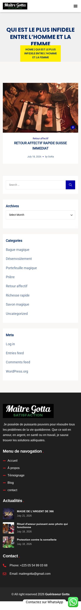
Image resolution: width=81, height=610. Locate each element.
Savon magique (17, 304)
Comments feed (18, 362)
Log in (10, 344)
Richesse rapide (18, 295)
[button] (75, 6)
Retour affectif (40, 138)
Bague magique (17, 250)
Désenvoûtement (19, 259)
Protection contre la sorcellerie (37, 539)
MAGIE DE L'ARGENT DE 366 (35, 511)
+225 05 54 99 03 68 (33, 565)
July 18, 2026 (34, 156)
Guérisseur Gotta (57, 594)
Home (29, 49)
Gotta (51, 156)
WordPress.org (17, 371)
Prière (10, 277)
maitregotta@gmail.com (34, 573)
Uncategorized (17, 314)
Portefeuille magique (21, 268)
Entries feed (15, 353)
